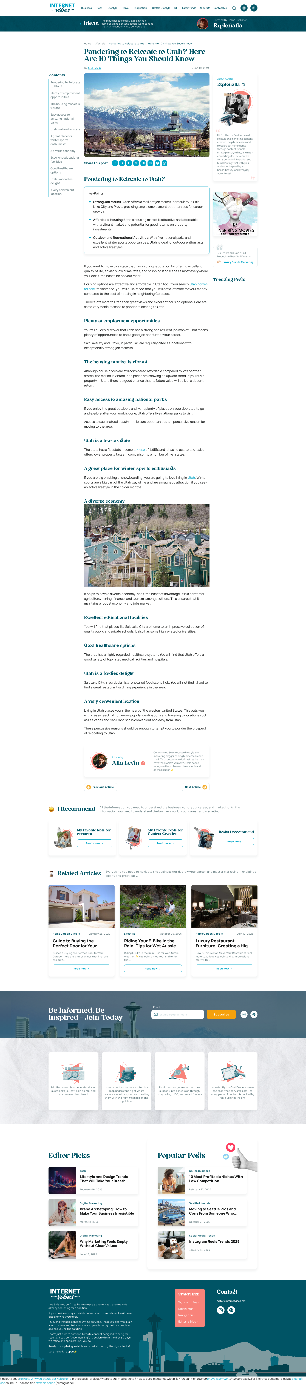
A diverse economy (62, 151)
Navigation (185, 1315)
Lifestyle (112, 8)
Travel (126, 8)
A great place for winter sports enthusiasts (61, 140)
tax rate (139, 449)
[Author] (143, 763)
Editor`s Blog (187, 1321)
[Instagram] (244, 8)
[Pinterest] (253, 8)
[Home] (62, 8)
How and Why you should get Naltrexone (45, 1379)
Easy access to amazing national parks (62, 118)
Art (175, 8)
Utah (191, 477)
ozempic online (45, 1383)
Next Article (193, 787)
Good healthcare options (61, 170)
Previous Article (103, 787)
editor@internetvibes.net (231, 1301)
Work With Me (187, 1302)
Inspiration (140, 8)
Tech (100, 8)
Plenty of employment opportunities (65, 95)
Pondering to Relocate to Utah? (65, 84)
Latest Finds (189, 8)
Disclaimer (185, 1309)
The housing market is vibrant (65, 106)
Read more (93, 843)
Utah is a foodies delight (61, 181)
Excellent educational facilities (65, 159)
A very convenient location (62, 192)
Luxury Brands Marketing (238, 262)
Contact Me (220, 8)
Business (86, 8)
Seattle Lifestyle (161, 8)
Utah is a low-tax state (65, 129)
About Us (205, 8)
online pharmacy (218, 1379)
